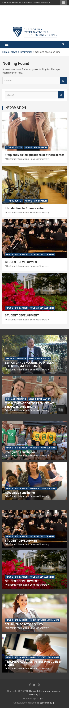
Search (63, 80)
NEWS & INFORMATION (36, 147)
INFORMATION (15, 108)
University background (43, 448)
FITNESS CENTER (14, 147)
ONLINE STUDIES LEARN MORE (44, 620)
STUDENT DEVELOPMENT (22, 262)
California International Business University (27, 159)
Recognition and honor (20, 452)
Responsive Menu (63, 2)
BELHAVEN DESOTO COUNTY (24, 624)
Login (40, 698)
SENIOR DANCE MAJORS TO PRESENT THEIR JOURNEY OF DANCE (30, 364)
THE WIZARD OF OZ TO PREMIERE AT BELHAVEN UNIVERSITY (29, 405)
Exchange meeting (16, 358)
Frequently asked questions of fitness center (34, 154)
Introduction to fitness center (24, 208)
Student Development (42, 254)
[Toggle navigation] (6, 44)
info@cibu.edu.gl (45, 702)
